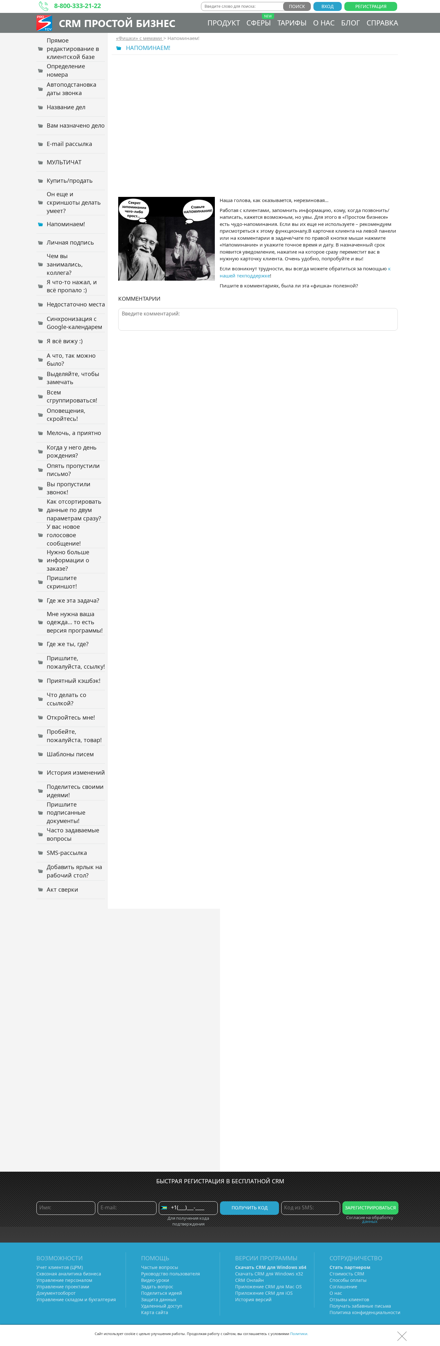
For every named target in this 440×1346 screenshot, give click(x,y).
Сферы (258, 22)
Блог (350, 22)
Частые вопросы (159, 1267)
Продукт (223, 22)
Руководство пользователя (170, 1274)
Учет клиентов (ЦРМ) (59, 1267)
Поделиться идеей (161, 1293)
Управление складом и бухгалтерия (76, 1299)
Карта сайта (154, 1312)
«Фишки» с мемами (139, 38)
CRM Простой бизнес (117, 23)
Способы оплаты (348, 1280)
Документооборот (56, 1293)
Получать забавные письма (360, 1306)
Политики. (299, 1333)
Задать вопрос (157, 1286)
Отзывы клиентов (349, 1299)
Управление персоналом (64, 1280)
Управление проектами (62, 1286)
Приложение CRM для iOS (264, 1293)
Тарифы (292, 22)
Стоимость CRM (347, 1274)
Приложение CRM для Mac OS (268, 1286)
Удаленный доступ (161, 1306)
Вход (327, 6)
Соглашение (343, 1286)
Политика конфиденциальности (365, 1312)
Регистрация (371, 6)
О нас (324, 22)
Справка (382, 22)
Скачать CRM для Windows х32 (269, 1274)
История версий (253, 1299)
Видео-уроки (155, 1280)
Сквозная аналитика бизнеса (68, 1274)
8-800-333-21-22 (77, 5)
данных (370, 1221)
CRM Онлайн (249, 1280)
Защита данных (158, 1299)
